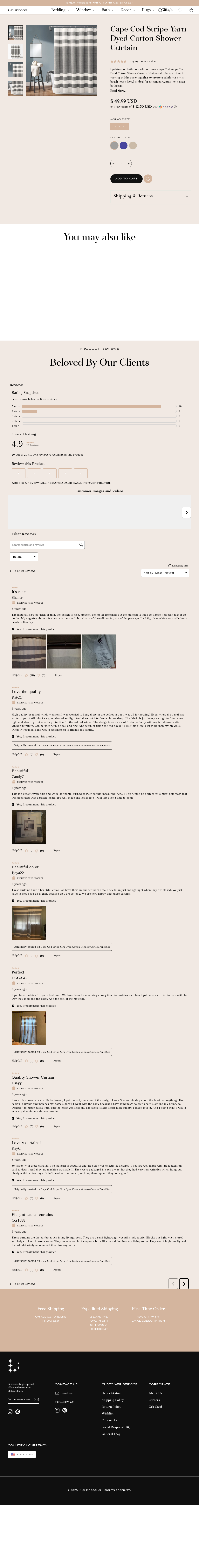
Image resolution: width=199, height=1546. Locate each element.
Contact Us (110, 1420)
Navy (123, 145)
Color (120, 138)
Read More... (118, 91)
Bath (106, 10)
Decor (126, 10)
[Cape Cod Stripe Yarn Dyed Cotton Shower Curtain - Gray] (10, 324)
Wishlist (108, 1413)
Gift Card (155, 1406)
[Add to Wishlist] (148, 178)
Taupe (133, 145)
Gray (114, 145)
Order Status (111, 1393)
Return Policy (111, 1406)
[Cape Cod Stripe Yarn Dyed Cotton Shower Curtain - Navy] (15, 324)
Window (84, 10)
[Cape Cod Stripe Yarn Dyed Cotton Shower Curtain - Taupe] (20, 324)
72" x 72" (119, 126)
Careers (154, 1400)
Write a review (148, 61)
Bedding (58, 10)
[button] (150, 107)
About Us (155, 1393)
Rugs (147, 10)
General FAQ (111, 1434)
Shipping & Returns (133, 196)
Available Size (120, 119)
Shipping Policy (113, 1400)
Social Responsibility (116, 1427)
